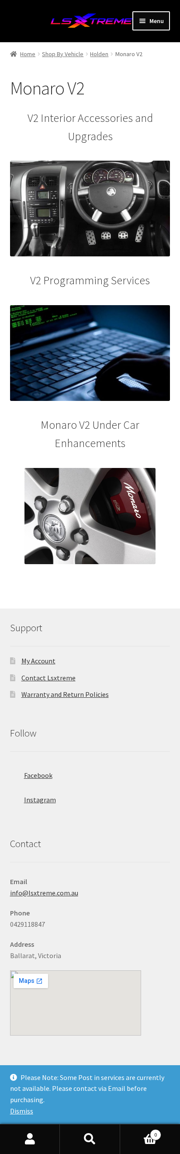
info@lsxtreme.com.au (44, 892)
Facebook (38, 775)
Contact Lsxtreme (48, 677)
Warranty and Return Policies (65, 694)
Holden (99, 54)
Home (27, 54)
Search (90, 1139)
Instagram (40, 799)
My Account (38, 660)
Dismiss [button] (21, 1111)
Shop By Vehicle (62, 54)
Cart (138, 1131)
